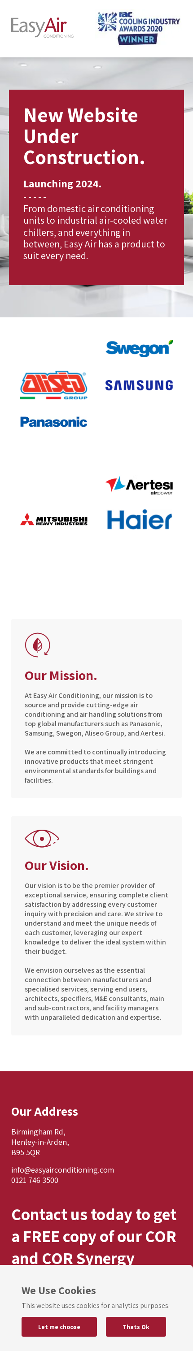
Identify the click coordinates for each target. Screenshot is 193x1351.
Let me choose (59, 1327)
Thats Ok (136, 1327)
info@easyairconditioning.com (62, 1170)
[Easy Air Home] (42, 28)
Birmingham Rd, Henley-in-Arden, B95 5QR (40, 1141)
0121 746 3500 (34, 1180)
